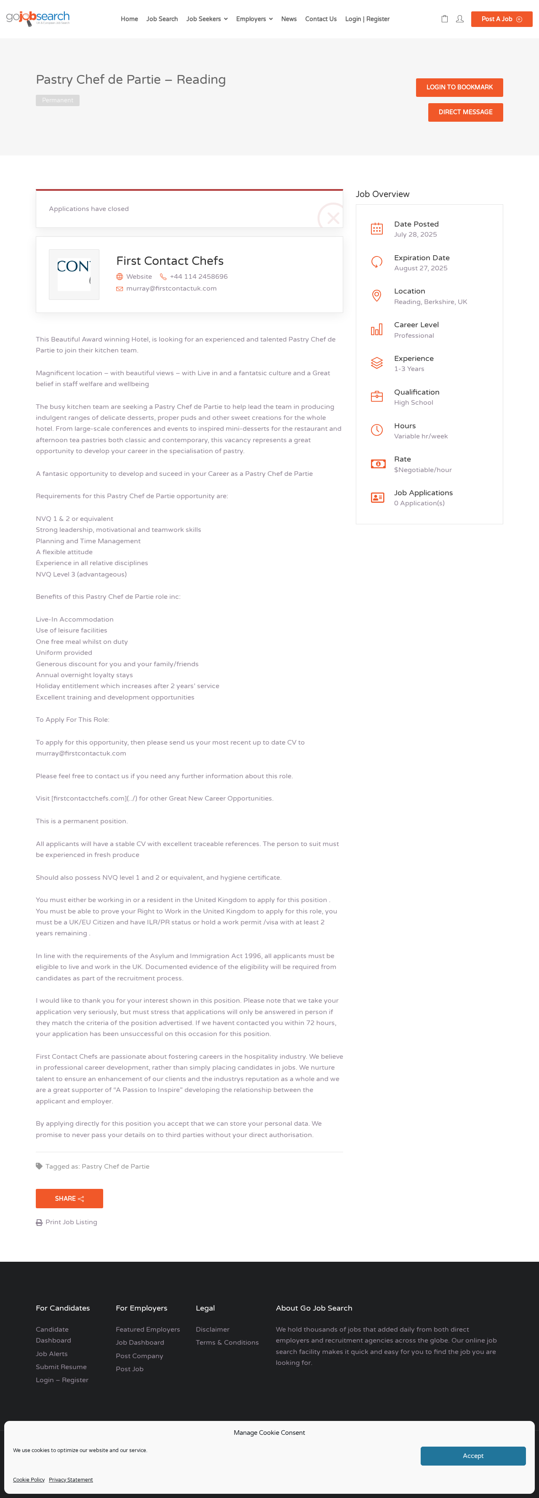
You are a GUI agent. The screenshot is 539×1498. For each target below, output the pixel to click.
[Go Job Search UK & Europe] (37, 19)
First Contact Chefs (170, 261)
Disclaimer (212, 1329)
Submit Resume (61, 1367)
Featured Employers (148, 1329)
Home (129, 19)
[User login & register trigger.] (460, 19)
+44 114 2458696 (199, 276)
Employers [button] (251, 19)
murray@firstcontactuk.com (171, 288)
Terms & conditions (227, 1342)
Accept (473, 1456)
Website (139, 276)
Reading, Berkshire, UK (430, 302)
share (65, 1198)
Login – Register (62, 1380)
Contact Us (321, 19)
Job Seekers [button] (204, 19)
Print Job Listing (71, 1222)
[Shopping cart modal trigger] (444, 19)
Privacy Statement (71, 1480)
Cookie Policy (29, 1480)
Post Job (130, 1369)
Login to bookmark (460, 87)
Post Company (139, 1356)
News (289, 19)
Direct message (466, 112)
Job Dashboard (140, 1342)
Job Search (162, 19)
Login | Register (367, 19)
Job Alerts (52, 1354)
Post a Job (498, 19)
